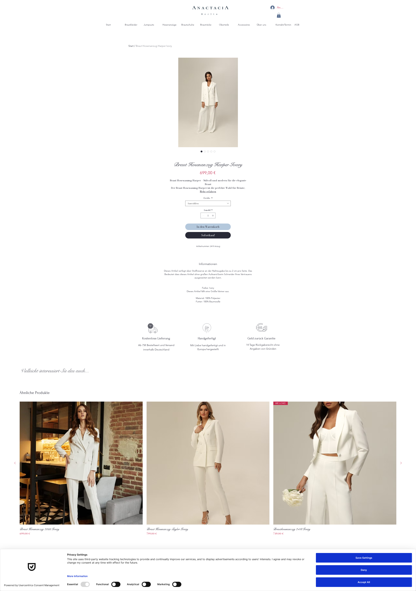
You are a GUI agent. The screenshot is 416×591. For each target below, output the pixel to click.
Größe (208, 198)
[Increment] (213, 215)
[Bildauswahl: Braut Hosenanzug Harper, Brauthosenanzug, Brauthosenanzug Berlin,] (211, 151)
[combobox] (208, 203)
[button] (279, 15)
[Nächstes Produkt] (401, 463)
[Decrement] (203, 215)
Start (131, 45)
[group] (208, 468)
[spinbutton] (208, 215)
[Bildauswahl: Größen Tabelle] (214, 151)
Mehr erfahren (208, 191)
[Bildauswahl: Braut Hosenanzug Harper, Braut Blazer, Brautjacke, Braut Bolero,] (204, 151)
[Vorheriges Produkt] (15, 463)
